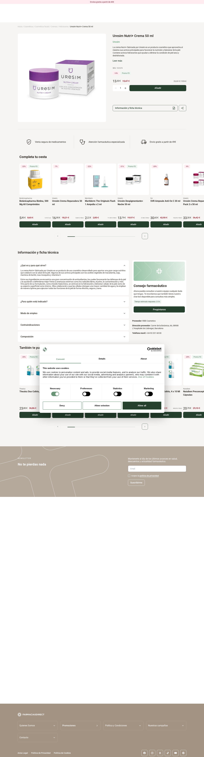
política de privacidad (149, 476)
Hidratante (63, 26)
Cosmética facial (42, 26)
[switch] (86, 394)
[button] (81, 725)
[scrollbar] (101, 236)
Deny (62, 405)
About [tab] (144, 359)
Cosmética (28, 26)
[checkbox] (129, 476)
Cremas (54, 26)
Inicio (20, 26)
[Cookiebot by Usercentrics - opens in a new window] (149, 349)
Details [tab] (102, 359)
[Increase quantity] (125, 88)
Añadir (35, 224)
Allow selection (102, 405)
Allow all (142, 405)
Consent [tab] (60, 359)
